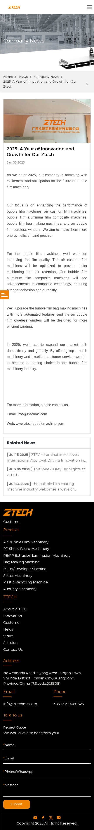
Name (8, 745)
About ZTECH (15, 609)
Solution (10, 643)
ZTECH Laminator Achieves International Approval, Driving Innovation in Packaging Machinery (45, 460)
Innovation (12, 616)
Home (8, 76)
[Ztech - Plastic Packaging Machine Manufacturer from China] (18, 512)
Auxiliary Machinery (20, 589)
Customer (12, 522)
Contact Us (13, 649)
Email (8, 758)
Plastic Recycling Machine (25, 582)
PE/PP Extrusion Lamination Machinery (36, 555)
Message (11, 785)
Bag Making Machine (21, 562)
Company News (46, 76)
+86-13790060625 (69, 704)
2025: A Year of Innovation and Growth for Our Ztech (40, 84)
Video (8, 636)
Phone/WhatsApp (18, 771)
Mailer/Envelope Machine (24, 569)
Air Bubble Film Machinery (26, 542)
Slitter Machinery (17, 576)
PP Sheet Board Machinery (26, 549)
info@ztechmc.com (20, 704)
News (23, 76)
